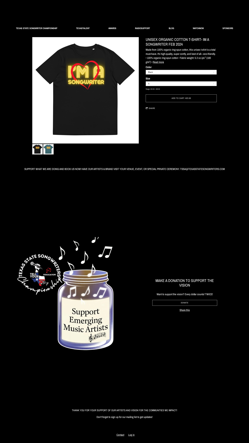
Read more (158, 62)
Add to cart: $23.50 (181, 98)
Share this (185, 310)
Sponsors (227, 28)
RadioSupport (142, 28)
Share (152, 108)
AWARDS (112, 28)
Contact (120, 435)
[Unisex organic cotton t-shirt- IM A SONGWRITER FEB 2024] (85, 90)
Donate (184, 302)
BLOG (171, 28)
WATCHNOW (198, 28)
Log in (131, 435)
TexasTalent (83, 28)
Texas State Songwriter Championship (36, 28)
